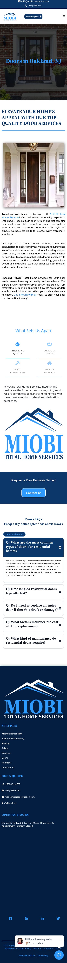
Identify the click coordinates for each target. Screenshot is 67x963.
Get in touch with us (25, 294)
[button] (64, 16)
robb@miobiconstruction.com (35, 1)
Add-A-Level (8, 767)
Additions (7, 762)
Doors (5, 757)
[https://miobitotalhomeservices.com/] (9, 16)
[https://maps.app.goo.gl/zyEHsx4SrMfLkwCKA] (25, 918)
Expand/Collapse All (14, 534)
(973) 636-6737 (35, 5)
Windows (6, 753)
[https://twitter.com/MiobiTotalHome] (57, 918)
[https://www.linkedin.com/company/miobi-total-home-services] (41, 918)
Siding (5, 748)
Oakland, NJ (10, 803)
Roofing (6, 743)
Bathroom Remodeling (13, 738)
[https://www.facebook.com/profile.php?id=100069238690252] (9, 918)
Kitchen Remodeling (12, 733)
